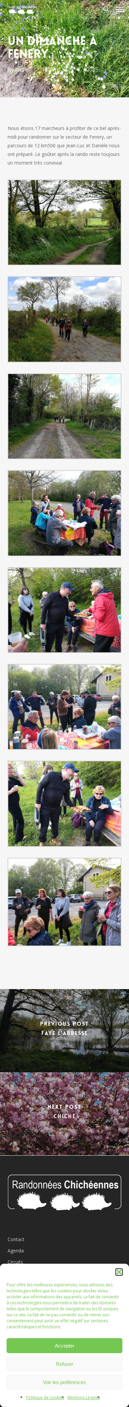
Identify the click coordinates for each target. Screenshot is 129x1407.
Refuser (64, 1364)
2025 (92, 69)
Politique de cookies (45, 1397)
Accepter (64, 1345)
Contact (16, 1239)
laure (21, 69)
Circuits (15, 1262)
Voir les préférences (64, 1382)
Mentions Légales (83, 1397)
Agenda (16, 1250)
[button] (119, 1272)
